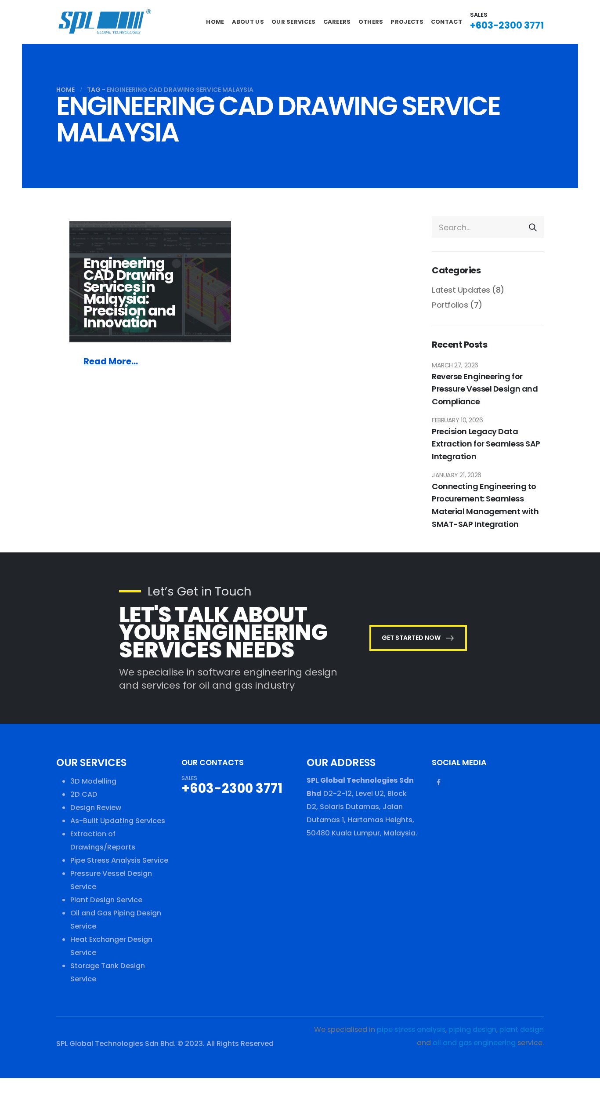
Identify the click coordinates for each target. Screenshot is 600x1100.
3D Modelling (93, 781)
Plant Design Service (106, 900)
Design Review (95, 807)
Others (370, 22)
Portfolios (450, 304)
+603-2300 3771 (507, 25)
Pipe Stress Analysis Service (119, 860)
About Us (248, 22)
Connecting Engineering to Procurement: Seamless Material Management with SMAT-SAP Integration (485, 505)
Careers (337, 22)
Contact (446, 22)
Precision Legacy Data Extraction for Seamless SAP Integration (486, 444)
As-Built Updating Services (117, 821)
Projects (406, 22)
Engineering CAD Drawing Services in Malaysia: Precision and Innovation (129, 292)
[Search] (533, 227)
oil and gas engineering (474, 1043)
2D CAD (84, 794)
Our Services (293, 22)
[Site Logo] (104, 22)
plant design (521, 1029)
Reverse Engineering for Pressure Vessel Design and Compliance (485, 389)
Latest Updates (461, 289)
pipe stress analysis (411, 1029)
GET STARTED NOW (412, 637)
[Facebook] (438, 782)
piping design (472, 1029)
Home (215, 22)
